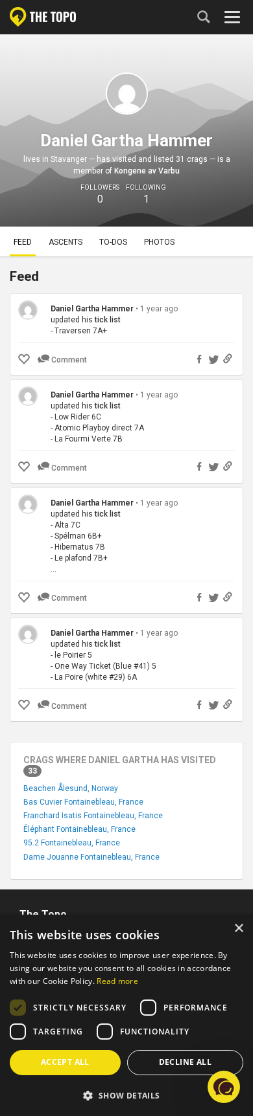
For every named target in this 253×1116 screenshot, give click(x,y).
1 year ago (159, 308)
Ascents (65, 242)
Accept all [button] (65, 1061)
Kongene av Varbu (147, 170)
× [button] (238, 928)
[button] (126, 1095)
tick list (108, 319)
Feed (23, 242)
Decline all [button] (185, 1061)
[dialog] (126, 1015)
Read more (117, 981)
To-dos (113, 242)
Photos (159, 242)
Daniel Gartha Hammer (92, 308)
